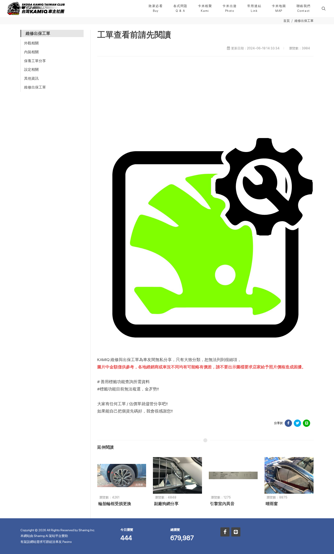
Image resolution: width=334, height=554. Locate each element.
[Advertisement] (205, 95)
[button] (323, 8)
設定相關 (31, 69)
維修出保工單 (304, 21)
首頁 (286, 21)
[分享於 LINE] (306, 423)
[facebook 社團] (224, 531)
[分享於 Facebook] (288, 423)
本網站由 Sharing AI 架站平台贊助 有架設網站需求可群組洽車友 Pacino (46, 538)
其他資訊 (31, 78)
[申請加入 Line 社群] (235, 531)
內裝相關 (31, 52)
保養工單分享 (35, 61)
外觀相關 (31, 43)
